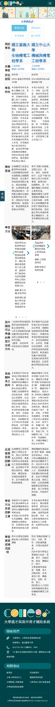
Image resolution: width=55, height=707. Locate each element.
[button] (16, 317)
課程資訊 (36, 28)
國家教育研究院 (36, 677)
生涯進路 (19, 35)
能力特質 (36, 35)
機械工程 (18, 69)
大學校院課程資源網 (15, 687)
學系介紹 (19, 28)
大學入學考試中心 (14, 677)
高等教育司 (34, 673)
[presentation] (13, 253)
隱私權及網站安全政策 (21, 697)
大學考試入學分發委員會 (40, 682)
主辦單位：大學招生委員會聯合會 (27, 638)
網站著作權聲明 (36, 697)
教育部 (9, 673)
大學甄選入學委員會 (15, 682)
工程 (16, 66)
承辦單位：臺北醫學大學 (23, 643)
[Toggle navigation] (50, 3)
